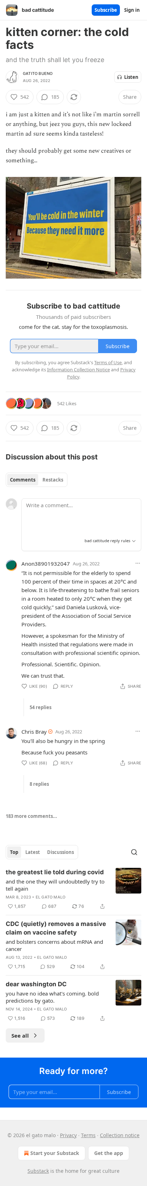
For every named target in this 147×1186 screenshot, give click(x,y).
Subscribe (106, 10)
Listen (131, 77)
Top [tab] (14, 852)
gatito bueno (37, 73)
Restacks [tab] (52, 480)
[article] (73, 889)
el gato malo (50, 897)
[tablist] (36, 480)
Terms (88, 1135)
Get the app (108, 1153)
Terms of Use (108, 362)
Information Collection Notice (78, 369)
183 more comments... (31, 816)
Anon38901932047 (45, 563)
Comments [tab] (22, 480)
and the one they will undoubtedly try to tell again (55, 885)
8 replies (39, 784)
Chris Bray (34, 731)
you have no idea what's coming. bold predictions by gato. (52, 997)
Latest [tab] (32, 852)
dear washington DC (36, 984)
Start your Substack (54, 1153)
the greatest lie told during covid (55, 872)
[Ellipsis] (137, 563)
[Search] (134, 852)
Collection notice (120, 1135)
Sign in (132, 10)
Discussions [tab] (60, 852)
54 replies (40, 707)
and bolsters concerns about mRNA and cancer (54, 945)
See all (20, 1035)
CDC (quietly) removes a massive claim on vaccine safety (56, 928)
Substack (38, 1170)
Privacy (68, 1135)
